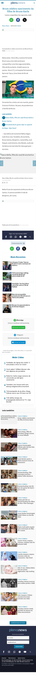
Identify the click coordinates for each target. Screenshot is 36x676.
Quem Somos (21, 658)
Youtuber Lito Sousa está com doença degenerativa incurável (17, 385)
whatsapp (15, 236)
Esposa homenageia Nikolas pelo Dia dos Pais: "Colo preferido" (26, 447)
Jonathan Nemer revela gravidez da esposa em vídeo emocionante (25, 610)
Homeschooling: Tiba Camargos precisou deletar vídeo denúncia (25, 474)
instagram (10, 236)
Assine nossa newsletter (18, 634)
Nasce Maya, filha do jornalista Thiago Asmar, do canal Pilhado (26, 433)
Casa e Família (22, 416)
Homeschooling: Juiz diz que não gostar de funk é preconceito (26, 488)
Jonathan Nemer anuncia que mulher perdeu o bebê (26, 582)
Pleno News (18, 3)
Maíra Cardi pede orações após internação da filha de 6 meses (26, 528)
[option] (18, 169)
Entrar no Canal (19, 327)
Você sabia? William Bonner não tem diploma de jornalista (18, 370)
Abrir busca (34, 3)
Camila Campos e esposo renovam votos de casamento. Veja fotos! (26, 556)
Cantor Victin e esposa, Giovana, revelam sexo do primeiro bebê (26, 542)
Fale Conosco (12, 658)
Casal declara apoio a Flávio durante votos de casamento (25, 460)
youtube (25, 236)
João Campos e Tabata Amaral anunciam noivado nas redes (25, 596)
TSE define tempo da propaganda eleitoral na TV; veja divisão (18, 400)
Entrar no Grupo (19, 342)
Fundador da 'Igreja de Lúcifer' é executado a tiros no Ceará (18, 364)
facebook (6, 236)
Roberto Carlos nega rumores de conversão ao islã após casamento (18, 378)
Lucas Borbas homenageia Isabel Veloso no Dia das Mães (26, 515)
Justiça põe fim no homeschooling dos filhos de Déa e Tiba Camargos (26, 501)
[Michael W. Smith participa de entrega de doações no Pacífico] (4, 516)
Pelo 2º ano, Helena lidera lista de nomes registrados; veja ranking (26, 569)
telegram (20, 236)
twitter (30, 236)
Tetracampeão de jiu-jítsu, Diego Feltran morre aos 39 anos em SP (18, 392)
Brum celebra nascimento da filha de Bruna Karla (26, 419)
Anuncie (4, 658)
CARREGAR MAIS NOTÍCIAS (18, 622)
